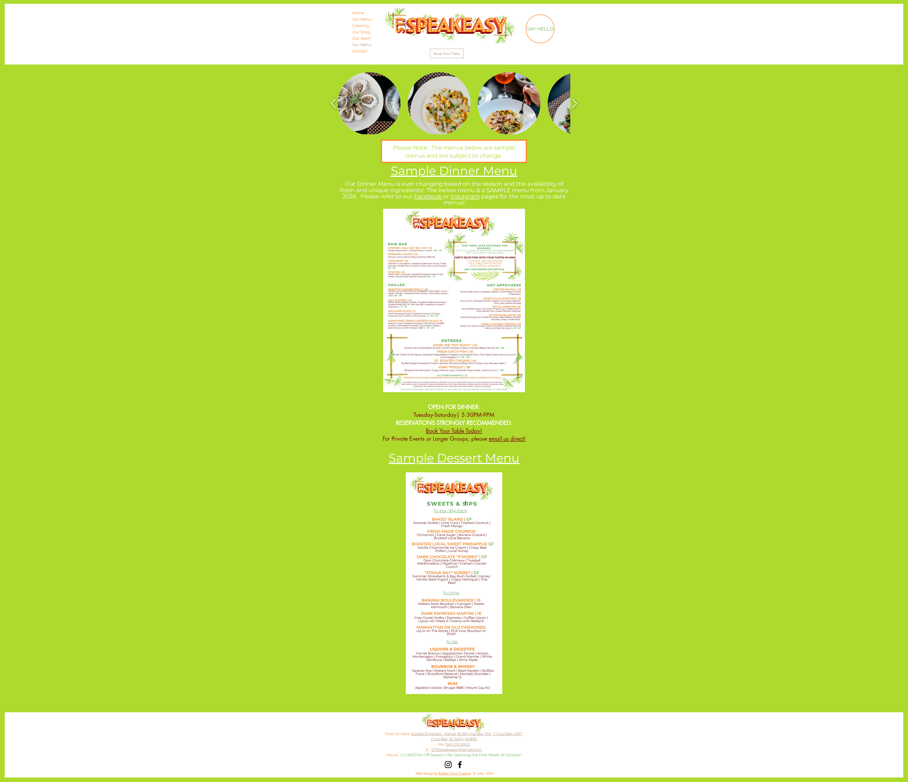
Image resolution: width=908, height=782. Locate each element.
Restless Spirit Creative (454, 773)
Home (358, 13)
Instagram (465, 196)
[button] (369, 103)
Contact (360, 51)
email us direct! (507, 438)
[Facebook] (459, 764)
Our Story (361, 32)
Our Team (361, 38)
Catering (360, 25)
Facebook (428, 196)
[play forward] (574, 103)
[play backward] (333, 103)
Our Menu (361, 19)
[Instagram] (448, 764)
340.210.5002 (457, 744)
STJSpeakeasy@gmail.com (456, 749)
